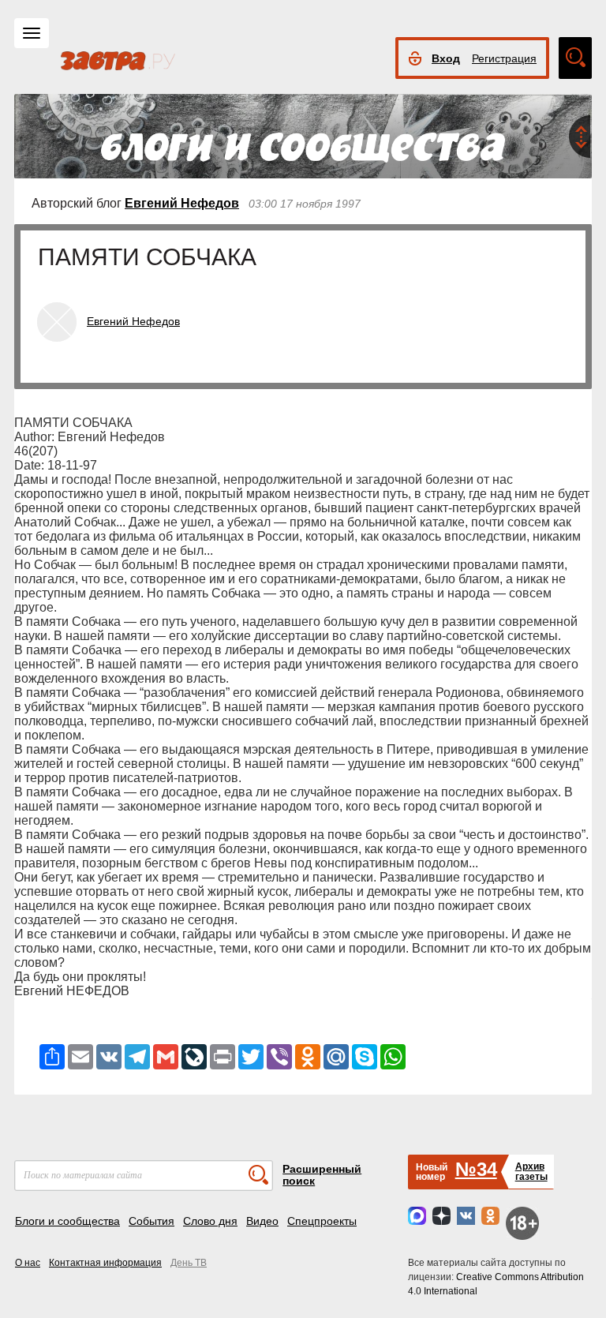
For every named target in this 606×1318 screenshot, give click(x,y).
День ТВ (188, 1262)
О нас (27, 1262)
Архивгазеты (531, 1171)
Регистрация (504, 58)
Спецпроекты (322, 1221)
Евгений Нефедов (182, 203)
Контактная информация (105, 1262)
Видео (262, 1221)
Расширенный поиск (321, 1175)
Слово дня (210, 1221)
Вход (446, 58)
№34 (476, 1169)
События (151, 1221)
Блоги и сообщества (67, 1221)
